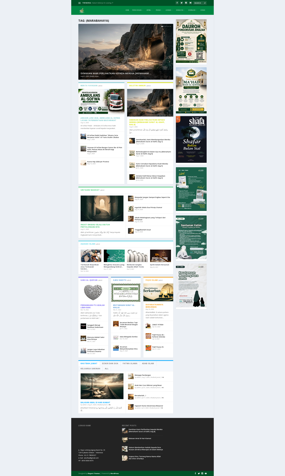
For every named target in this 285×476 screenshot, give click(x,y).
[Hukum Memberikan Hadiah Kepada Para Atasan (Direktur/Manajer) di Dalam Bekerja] (125, 449)
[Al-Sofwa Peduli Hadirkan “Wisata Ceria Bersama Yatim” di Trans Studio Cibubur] (83, 136)
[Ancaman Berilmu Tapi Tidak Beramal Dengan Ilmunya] (116, 323)
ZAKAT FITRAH (157, 325)
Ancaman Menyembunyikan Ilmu (129, 348)
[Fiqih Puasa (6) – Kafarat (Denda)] (148, 336)
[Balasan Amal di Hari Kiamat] (102, 386)
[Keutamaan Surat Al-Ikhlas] (126, 292)
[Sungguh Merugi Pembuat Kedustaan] (83, 326)
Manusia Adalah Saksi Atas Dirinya (95, 338)
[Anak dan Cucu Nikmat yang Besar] (131, 386)
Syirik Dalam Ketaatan (159, 265)
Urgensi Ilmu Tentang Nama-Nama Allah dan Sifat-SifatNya (145, 457)
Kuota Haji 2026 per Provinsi (98, 162)
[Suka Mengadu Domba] (116, 338)
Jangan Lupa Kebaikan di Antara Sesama (96, 350)
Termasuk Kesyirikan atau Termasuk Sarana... (90, 267)
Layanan (168, 10)
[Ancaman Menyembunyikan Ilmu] (116, 348)
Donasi (203, 10)
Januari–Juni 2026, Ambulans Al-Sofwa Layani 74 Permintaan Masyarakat (100, 119)
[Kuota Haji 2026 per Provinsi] (83, 163)
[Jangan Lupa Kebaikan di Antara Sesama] (83, 350)
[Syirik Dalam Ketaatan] (160, 256)
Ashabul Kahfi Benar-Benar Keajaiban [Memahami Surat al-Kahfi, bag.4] (150, 177)
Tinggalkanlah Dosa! (143, 230)
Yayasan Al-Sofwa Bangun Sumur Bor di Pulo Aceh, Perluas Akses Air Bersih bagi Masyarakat (104, 149)
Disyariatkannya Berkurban (154, 305)
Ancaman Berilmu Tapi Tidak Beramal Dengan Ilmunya (129, 324)
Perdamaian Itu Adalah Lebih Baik (93, 306)
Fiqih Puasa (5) (157, 347)
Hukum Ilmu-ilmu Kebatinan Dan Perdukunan (108, 3)
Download (191, 10)
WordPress (115, 473)
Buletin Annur (94, 76)
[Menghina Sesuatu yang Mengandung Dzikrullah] (114, 256)
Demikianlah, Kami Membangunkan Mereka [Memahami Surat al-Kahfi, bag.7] (153, 140)
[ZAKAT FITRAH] (148, 326)
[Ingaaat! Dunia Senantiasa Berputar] (131, 407)
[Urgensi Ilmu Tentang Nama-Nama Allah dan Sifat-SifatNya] (125, 458)
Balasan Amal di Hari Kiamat (95, 402)
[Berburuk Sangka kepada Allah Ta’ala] (137, 256)
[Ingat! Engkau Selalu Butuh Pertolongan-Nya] (102, 208)
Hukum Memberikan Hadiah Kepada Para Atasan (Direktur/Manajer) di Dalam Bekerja (146, 448)
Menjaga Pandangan (143, 375)
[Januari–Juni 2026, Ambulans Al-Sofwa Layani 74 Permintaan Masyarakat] (101, 102)
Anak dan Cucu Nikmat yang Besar (148, 385)
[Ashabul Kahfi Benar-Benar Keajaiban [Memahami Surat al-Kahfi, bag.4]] (132, 177)
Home (127, 10)
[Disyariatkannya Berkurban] (158, 292)
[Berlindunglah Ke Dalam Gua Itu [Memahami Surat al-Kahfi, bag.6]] (132, 153)
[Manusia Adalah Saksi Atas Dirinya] (83, 338)
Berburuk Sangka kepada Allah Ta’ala (135, 266)
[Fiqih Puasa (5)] (148, 348)
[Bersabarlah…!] (131, 396)
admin (84, 405)
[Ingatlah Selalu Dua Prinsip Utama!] (131, 208)
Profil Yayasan (136, 10)
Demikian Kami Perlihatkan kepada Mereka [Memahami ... (116, 73)
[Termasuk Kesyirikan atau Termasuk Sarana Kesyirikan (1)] (91, 256)
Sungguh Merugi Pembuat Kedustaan (95, 326)
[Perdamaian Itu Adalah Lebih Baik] (93, 292)
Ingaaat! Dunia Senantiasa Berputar (149, 406)
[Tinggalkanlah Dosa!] (131, 231)
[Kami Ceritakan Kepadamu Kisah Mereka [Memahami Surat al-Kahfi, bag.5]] (132, 165)
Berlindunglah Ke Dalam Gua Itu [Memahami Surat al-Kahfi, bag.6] (153, 153)
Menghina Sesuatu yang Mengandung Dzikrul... (114, 266)
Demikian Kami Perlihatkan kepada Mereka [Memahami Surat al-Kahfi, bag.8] (147, 122)
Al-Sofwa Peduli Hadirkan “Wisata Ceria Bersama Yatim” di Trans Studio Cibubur (103, 136)
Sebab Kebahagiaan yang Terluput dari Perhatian (150, 218)
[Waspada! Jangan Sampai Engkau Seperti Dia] (131, 198)
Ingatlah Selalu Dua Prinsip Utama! (148, 207)
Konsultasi (179, 10)
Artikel (149, 10)
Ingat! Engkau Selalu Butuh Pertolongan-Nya (95, 225)
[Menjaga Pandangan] (131, 376)
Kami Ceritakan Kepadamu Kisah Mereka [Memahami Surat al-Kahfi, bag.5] (152, 165)
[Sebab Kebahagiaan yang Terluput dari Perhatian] (131, 219)
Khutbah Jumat (102, 405)
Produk (158, 10)
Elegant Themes (94, 473)
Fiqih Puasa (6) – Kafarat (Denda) (158, 336)
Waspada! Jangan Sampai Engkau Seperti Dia (152, 197)
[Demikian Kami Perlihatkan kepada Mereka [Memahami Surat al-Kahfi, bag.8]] (150, 103)
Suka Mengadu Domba (128, 337)
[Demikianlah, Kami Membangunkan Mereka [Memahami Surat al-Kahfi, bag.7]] (132, 141)
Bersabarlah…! (140, 395)
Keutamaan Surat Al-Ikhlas (124, 306)
